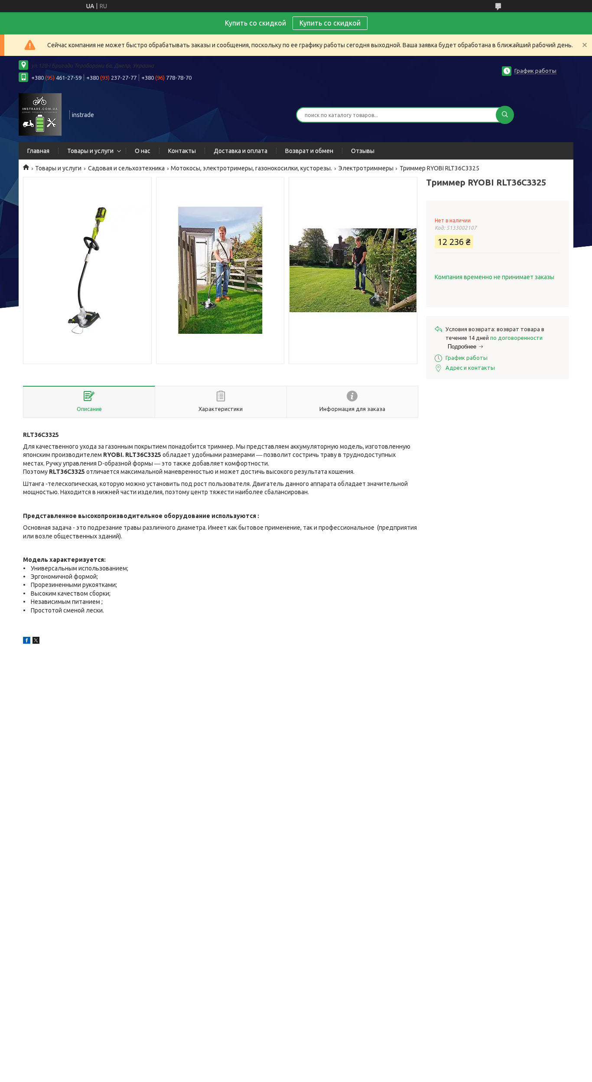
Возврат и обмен (309, 151)
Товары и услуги (90, 151)
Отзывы (362, 151)
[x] (36, 641)
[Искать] (505, 115)
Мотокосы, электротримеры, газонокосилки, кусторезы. (251, 168)
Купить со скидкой (330, 23)
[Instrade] (40, 114)
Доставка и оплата (240, 151)
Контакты (182, 151)
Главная (38, 151)
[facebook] (26, 641)
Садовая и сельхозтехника (126, 168)
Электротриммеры (366, 168)
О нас (142, 151)
